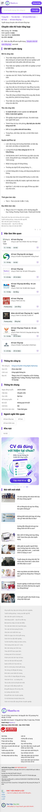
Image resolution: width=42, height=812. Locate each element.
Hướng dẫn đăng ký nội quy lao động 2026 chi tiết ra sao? (27, 527)
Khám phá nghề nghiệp (8, 743)
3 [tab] (21, 487)
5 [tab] (27, 487)
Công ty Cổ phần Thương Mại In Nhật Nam (23, 345)
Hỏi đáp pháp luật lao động (10, 755)
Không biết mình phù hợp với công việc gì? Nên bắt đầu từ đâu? (28, 517)
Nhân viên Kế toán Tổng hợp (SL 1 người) (25, 313)
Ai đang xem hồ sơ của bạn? (13, 654)
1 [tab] (15, 487)
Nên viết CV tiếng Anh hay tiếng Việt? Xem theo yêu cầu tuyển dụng (28, 537)
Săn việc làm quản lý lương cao (11, 221)
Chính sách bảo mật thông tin (29, 750)
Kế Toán (4, 20)
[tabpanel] (20, 461)
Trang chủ (5, 17)
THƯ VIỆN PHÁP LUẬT (15, 791)
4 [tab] (24, 487)
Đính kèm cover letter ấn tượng (13, 673)
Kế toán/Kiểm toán (29, 17)
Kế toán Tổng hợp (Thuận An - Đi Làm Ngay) (23, 329)
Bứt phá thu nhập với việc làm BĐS (15, 623)
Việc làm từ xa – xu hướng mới (13, 679)
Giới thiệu (4, 736)
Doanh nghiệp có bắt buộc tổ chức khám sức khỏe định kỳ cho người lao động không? (28, 586)
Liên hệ (23, 736)
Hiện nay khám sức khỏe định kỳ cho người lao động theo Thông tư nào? (28, 574)
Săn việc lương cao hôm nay (13, 648)
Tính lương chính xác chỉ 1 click (14, 645)
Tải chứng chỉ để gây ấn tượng (13, 670)
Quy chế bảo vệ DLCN (27, 753)
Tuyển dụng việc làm (7, 750)
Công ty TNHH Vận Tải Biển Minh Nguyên (23, 288)
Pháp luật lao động (7, 741)
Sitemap (23, 741)
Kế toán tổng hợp (16, 20)
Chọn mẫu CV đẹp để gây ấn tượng (15, 676)
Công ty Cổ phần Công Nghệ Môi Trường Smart (25, 256)
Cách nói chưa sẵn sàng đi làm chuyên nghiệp (18, 701)
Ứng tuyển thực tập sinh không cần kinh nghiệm (15, 217)
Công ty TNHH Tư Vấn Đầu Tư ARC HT (22, 315)
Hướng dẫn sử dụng (27, 738)
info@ (10, 722)
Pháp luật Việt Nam (7, 738)
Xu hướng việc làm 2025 (12, 692)
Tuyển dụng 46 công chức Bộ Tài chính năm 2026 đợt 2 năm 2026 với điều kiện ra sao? (28, 561)
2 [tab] (18, 487)
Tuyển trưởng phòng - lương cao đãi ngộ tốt (14, 219)
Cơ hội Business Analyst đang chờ (14, 698)
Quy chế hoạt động (26, 743)
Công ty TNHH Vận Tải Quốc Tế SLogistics (23, 271)
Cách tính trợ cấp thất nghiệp (13, 638)
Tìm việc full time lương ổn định (14, 629)
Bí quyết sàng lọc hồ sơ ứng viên (14, 689)
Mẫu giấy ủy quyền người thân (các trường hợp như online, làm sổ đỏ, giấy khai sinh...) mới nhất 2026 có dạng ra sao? (28, 549)
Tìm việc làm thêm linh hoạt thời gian (15, 626)
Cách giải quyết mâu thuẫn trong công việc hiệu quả (28, 598)
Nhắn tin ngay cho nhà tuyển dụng (15, 635)
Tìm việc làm (15, 17)
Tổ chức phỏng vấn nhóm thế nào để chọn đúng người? (28, 498)
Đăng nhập (36, 3)
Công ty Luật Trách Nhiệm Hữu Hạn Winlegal (24, 241)
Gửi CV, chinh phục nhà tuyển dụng (15, 667)
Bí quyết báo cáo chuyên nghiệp (14, 695)
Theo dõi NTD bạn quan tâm (13, 651)
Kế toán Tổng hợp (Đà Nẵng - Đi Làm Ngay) (23, 285)
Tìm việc (35, 10)
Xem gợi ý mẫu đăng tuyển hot (14, 686)
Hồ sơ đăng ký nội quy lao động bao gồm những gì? (27, 508)
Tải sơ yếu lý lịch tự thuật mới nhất (15, 682)
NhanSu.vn (14, 3)
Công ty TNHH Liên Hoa (18, 301)
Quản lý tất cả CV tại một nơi (13, 664)
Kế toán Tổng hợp (17, 269)
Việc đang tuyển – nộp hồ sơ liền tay (12, 223)
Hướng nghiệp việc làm (8, 753)
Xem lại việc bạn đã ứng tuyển (13, 660)
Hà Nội (5, 433)
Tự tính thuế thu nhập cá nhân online (15, 642)
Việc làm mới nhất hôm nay (13, 632)
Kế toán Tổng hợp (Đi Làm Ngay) (22, 254)
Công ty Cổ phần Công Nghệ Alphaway (25, 366)
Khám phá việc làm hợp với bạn (14, 657)
